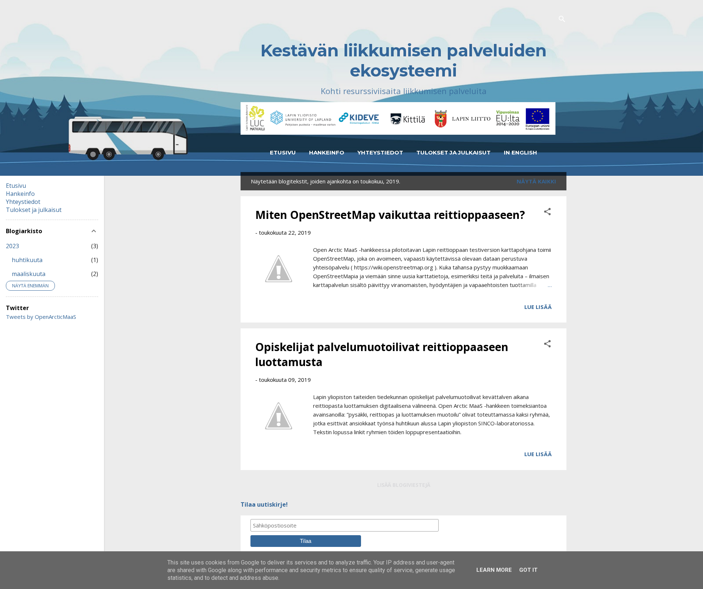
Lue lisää (538, 306)
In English (520, 152)
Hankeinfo (326, 152)
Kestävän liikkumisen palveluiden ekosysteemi (403, 60)
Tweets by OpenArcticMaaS (41, 316)
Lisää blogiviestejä (403, 484)
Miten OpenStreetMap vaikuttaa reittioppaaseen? (390, 214)
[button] (547, 212)
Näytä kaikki (536, 181)
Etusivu (283, 152)
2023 (12, 246)
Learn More (494, 570)
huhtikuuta (27, 260)
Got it (528, 570)
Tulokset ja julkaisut (453, 152)
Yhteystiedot (380, 152)
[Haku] (562, 20)
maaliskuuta (28, 274)
